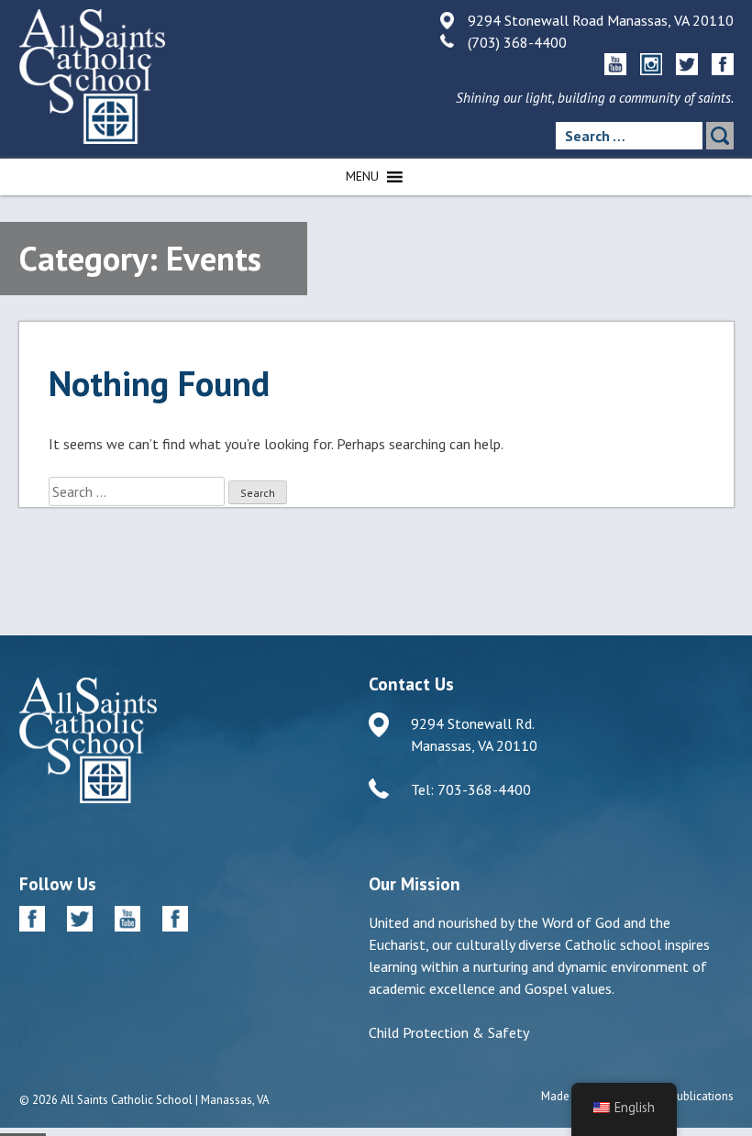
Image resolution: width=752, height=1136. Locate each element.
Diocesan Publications (677, 1096)
